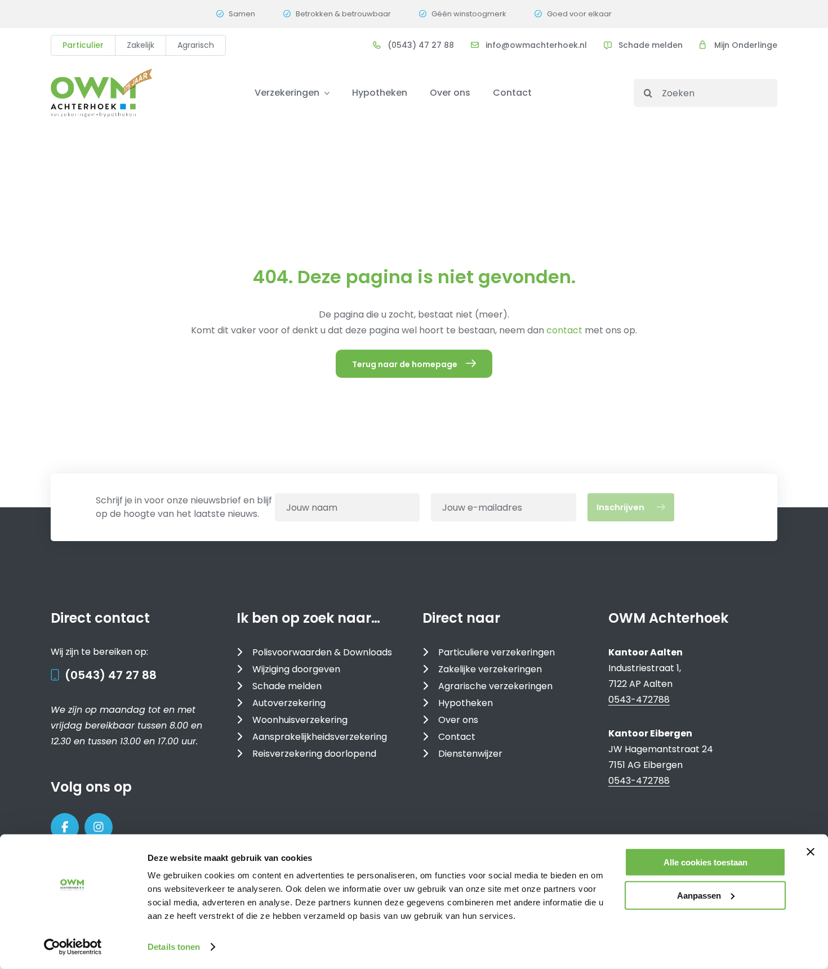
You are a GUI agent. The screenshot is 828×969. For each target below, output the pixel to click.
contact (565, 330)
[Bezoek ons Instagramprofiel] (98, 827)
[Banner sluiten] (810, 852)
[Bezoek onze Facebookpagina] (65, 827)
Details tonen (174, 947)
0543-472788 (639, 699)
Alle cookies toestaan (705, 862)
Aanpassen (699, 895)
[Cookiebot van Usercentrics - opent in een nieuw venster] (73, 947)
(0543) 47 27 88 (111, 675)
